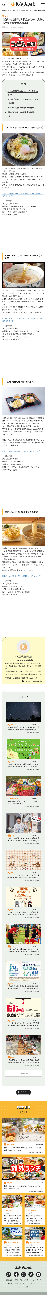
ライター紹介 (23, 1287)
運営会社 (9, 1280)
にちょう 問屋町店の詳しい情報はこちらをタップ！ (21, 451)
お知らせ (9, 1283)
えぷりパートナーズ (33, 1283)
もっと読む (25, 1073)
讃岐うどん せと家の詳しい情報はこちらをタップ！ (21, 576)
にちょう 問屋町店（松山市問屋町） (21, 107)
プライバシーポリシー (22, 1280)
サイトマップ (37, 1280)
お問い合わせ (20, 1283)
